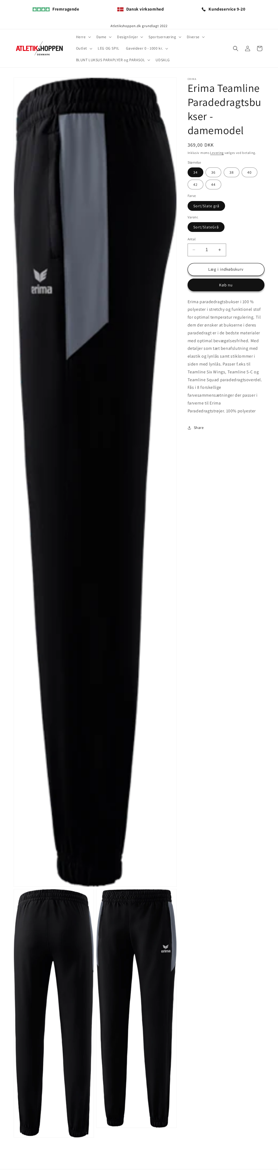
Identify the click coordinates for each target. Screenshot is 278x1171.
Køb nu (226, 284)
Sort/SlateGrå (206, 227)
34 (195, 172)
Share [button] (199, 427)
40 (249, 172)
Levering (217, 153)
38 (231, 172)
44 (213, 184)
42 (195, 184)
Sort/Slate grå (206, 205)
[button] (83, 37)
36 (213, 172)
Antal (192, 239)
